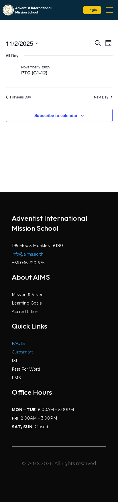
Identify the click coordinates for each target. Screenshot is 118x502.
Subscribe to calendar (55, 115)
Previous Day (20, 97)
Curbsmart (22, 352)
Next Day (101, 97)
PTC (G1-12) (34, 72)
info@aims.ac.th (28, 254)
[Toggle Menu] (109, 10)
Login (92, 10)
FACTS (18, 343)
